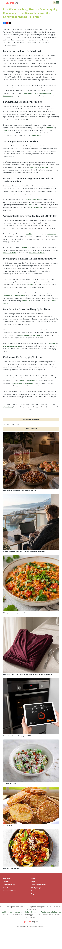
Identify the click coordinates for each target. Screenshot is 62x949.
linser (30, 205)
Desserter (6, 881)
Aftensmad (6, 878)
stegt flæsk (29, 383)
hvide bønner (20, 295)
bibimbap (22, 380)
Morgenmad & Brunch (9, 891)
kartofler (33, 167)
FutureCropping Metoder (38, 884)
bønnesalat (26, 301)
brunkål (29, 234)
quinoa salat (26, 93)
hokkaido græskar (33, 199)
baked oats (32, 380)
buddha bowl (24, 335)
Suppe (33, 881)
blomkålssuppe (37, 135)
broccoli (50, 127)
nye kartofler (27, 247)
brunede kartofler (9, 253)
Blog (32, 894)
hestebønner (8, 295)
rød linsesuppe (36, 207)
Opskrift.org (7, 407)
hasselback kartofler (36, 253)
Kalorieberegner (32, 912)
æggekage (18, 383)
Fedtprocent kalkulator (51, 912)
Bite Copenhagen (36, 888)
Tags (32, 891)
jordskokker (44, 167)
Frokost (5, 888)
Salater (33, 878)
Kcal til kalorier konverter (12, 912)
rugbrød (30, 284)
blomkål (6, 130)
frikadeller (51, 343)
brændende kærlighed (11, 346)
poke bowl (36, 335)
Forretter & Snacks (9, 884)
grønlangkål (51, 234)
